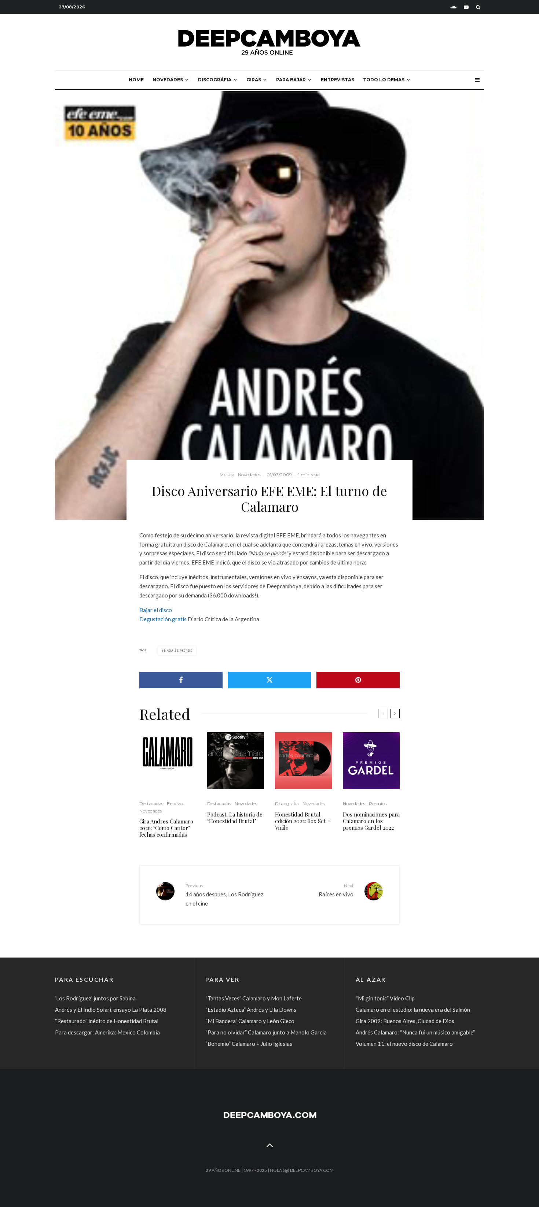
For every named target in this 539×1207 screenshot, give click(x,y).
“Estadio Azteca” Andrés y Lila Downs (250, 1009)
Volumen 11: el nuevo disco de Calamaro (404, 1043)
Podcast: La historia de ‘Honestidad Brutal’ (235, 817)
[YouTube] (466, 7)
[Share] (181, 680)
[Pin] (358, 680)
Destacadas (151, 803)
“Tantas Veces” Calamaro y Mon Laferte (253, 998)
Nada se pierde (178, 650)
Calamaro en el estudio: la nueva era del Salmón (413, 1009)
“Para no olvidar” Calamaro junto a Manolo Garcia (266, 1032)
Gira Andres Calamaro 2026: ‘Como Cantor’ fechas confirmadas (166, 828)
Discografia (287, 803)
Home (136, 79)
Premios (377, 803)
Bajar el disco (155, 610)
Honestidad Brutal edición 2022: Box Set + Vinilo (303, 821)
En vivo (175, 803)
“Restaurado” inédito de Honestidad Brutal (106, 1021)
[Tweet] (269, 680)
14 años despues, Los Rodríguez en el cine (224, 894)
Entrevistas (337, 79)
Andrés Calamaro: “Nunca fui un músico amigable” (415, 1032)
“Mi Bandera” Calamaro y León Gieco (249, 1021)
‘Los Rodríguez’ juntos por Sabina (95, 998)
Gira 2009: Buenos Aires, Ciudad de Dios (405, 1021)
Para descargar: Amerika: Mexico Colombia (107, 1032)
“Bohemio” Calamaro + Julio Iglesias (248, 1043)
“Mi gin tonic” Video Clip (385, 998)
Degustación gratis (163, 619)
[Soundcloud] (453, 7)
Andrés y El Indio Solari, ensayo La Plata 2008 (110, 1009)
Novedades (168, 79)
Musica (227, 474)
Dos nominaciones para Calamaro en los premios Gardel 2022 (371, 821)
